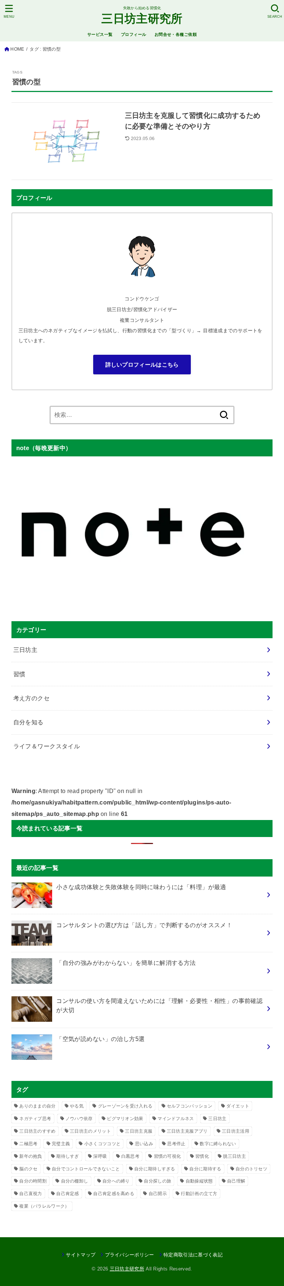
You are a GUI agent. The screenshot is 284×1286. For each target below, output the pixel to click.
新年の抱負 (30, 1156)
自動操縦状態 (199, 1181)
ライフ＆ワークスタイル (46, 746)
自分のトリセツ (251, 1168)
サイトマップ (80, 1255)
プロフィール (133, 34)
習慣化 (202, 1156)
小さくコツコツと (102, 1143)
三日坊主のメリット (90, 1131)
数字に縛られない (218, 1143)
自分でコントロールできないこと (86, 1168)
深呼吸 (100, 1156)
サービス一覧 (99, 34)
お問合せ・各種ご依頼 (176, 34)
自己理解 (236, 1181)
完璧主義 (61, 1143)
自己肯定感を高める (113, 1193)
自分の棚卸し (74, 1181)
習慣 (19, 674)
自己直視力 (30, 1193)
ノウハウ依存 (79, 1118)
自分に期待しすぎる (154, 1168)
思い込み (144, 1143)
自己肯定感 (67, 1193)
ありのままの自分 (37, 1106)
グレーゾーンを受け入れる (125, 1106)
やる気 (77, 1106)
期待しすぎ (67, 1156)
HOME (17, 49)
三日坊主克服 (138, 1131)
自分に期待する (205, 1168)
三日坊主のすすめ (37, 1131)
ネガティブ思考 (35, 1118)
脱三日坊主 (234, 1156)
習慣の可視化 (167, 1156)
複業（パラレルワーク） (44, 1206)
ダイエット (237, 1106)
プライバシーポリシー (129, 1255)
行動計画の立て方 (199, 1193)
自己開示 (158, 1193)
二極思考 (28, 1143)
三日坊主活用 (235, 1131)
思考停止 (176, 1143)
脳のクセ (28, 1168)
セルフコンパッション (189, 1106)
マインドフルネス (176, 1118)
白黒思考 (130, 1156)
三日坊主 (25, 649)
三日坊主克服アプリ (187, 1131)
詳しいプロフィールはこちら (142, 364)
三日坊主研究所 (141, 18)
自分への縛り (116, 1181)
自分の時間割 (33, 1181)
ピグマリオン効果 (125, 1118)
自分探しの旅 (157, 1181)
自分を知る (28, 722)
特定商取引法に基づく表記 (193, 1255)
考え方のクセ (31, 698)
